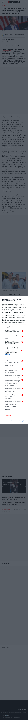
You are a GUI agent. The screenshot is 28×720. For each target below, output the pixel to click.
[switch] (22, 331)
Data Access (14, 421)
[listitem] (14, 327)
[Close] (24, 299)
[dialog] (14, 360)
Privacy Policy (22, 421)
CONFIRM (8, 415)
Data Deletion (5, 421)
